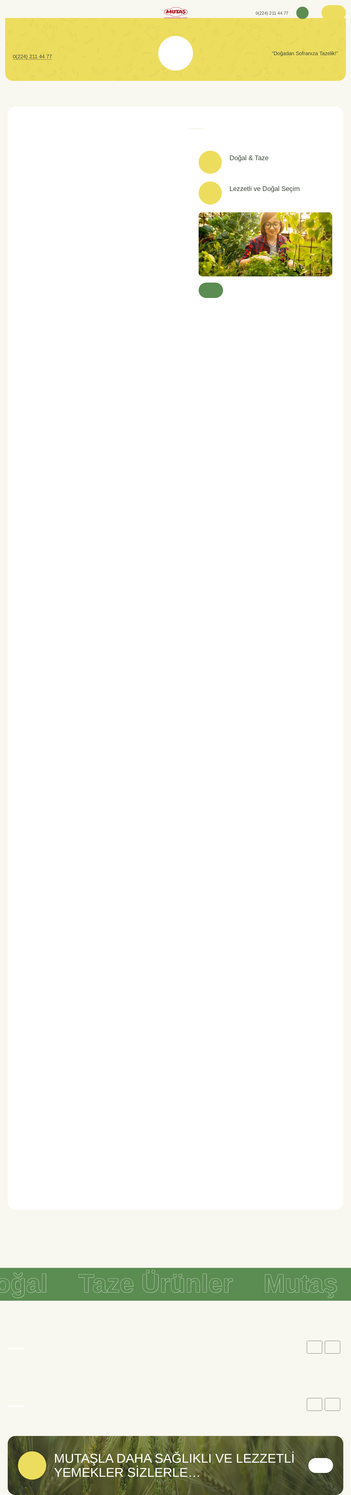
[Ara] (302, 13)
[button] (332, 1347)
